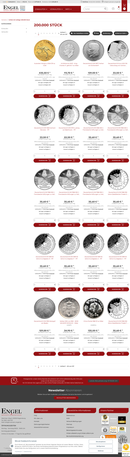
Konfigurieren (101, 446)
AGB (67, 418)
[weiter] (58, 33)
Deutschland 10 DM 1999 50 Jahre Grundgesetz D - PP (45, 258)
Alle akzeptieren (101, 441)
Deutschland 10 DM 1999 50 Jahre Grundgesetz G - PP (93, 258)
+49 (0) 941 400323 (94, 2)
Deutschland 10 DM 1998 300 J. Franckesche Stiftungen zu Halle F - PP (44, 193)
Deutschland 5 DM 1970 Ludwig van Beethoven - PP (69, 129)
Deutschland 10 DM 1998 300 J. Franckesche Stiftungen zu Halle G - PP (69, 193)
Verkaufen (4, 32)
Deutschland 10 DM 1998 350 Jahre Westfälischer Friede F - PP (118, 322)
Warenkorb (43, 96)
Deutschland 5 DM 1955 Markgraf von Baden (44, 322)
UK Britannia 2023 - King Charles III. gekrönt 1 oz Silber (69, 64)
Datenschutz (28, 451)
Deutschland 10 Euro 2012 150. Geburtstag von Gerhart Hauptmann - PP (118, 64)
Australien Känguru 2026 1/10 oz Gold (44, 64)
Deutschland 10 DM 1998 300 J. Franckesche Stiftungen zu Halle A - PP (93, 129)
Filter (97, 33)
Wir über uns (38, 418)
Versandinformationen (41, 427)
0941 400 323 (8, 420)
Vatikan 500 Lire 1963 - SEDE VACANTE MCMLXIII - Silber (69, 322)
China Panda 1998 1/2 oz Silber (93, 321)
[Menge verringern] (34, 91)
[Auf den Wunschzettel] (52, 43)
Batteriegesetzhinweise (74, 430)
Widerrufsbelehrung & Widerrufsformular (80, 433)
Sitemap (69, 424)
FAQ (35, 415)
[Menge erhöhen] (55, 91)
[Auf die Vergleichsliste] (48, 43)
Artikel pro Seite (120, 33)
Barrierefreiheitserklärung (74, 436)
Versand (45, 78)
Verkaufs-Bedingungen (74, 421)
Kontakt (36, 421)
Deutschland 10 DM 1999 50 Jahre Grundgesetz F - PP (69, 258)
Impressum (18, 451)
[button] (113, 9)
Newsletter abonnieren (66, 398)
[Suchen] (105, 9)
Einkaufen (4, 28)
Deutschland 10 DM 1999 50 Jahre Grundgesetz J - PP (118, 258)
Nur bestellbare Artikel (80, 33)
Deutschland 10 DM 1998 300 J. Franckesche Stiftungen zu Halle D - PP (117, 129)
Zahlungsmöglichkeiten (42, 424)
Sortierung (106, 33)
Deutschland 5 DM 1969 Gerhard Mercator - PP (44, 129)
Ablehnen (101, 451)
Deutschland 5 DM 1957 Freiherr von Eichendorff (93, 64)
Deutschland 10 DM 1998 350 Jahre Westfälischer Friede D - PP (118, 193)
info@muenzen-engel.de (112, 2)
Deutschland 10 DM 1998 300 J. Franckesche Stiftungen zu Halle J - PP (93, 193)
